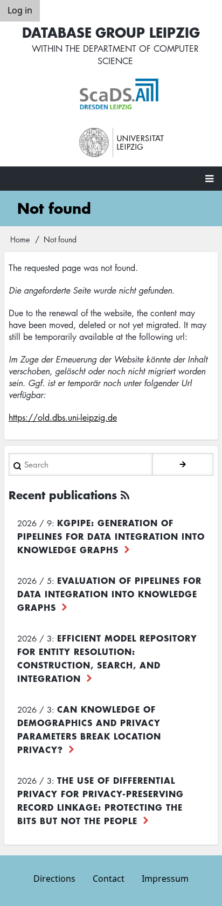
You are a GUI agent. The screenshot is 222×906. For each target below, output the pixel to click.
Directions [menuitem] (54, 878)
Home (20, 239)
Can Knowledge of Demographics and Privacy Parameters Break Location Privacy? (89, 729)
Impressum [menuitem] (165, 878)
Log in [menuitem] (20, 10)
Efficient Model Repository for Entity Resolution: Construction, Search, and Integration (107, 658)
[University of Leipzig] (121, 142)
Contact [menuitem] (108, 878)
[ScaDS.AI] (121, 94)
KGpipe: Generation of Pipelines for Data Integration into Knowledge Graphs (111, 536)
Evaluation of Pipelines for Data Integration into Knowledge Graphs (109, 594)
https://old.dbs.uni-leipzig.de (63, 417)
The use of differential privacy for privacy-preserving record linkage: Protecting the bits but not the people (100, 800)
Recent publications (63, 495)
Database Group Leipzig (111, 32)
